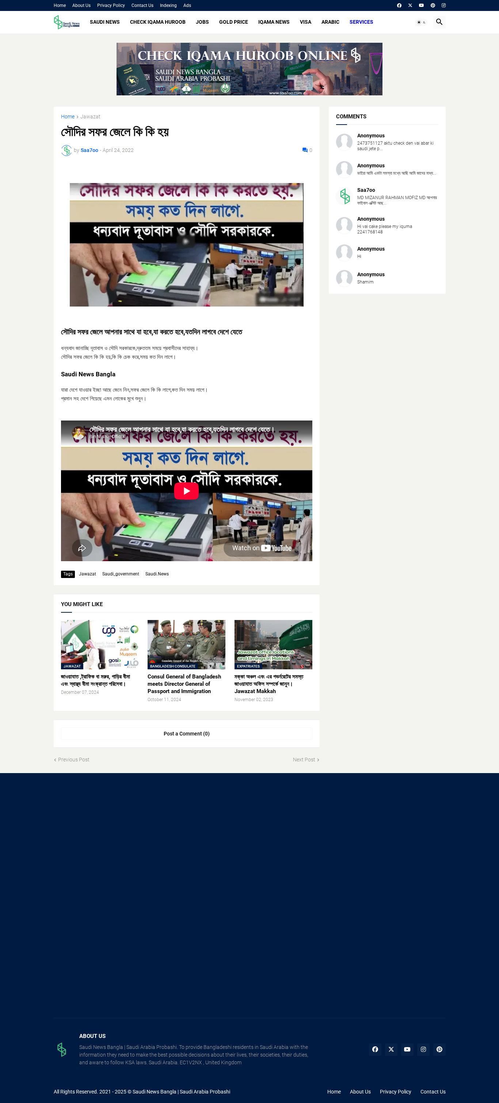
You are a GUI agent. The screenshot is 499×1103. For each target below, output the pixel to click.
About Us (81, 5)
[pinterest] (433, 5)
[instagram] (444, 5)
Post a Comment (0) (187, 734)
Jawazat (90, 116)
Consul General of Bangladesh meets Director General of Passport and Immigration (184, 684)
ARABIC (330, 22)
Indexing (168, 5)
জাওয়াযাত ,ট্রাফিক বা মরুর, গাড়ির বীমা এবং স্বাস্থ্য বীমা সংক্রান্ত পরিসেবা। (95, 680)
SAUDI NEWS (105, 22)
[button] (421, 22)
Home (60, 5)
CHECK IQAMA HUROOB (158, 22)
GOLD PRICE (233, 22)
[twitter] (410, 5)
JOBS (202, 22)
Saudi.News (157, 574)
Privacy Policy (111, 5)
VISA (305, 22)
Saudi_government (120, 574)
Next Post (304, 759)
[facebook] (399, 5)
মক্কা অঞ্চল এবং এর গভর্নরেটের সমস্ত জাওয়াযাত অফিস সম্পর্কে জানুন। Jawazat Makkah (269, 684)
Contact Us (142, 5)
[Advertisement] (115, 839)
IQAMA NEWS (274, 22)
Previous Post (73, 759)
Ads (187, 5)
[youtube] (421, 5)
